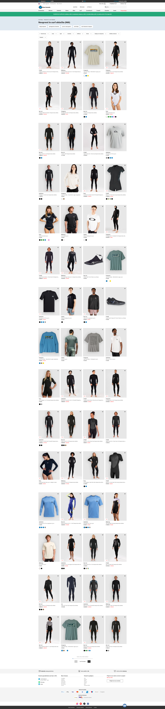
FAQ (85, 678)
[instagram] (77, 704)
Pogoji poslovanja (71, 707)
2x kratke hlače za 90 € (91, 14)
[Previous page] (76, 661)
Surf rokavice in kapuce (86, 26)
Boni (85, 684)
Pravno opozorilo (89, 707)
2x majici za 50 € (100, 14)
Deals (114, 10)
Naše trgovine (46, 3)
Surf (81, 10)
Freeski (98, 10)
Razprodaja (124, 10)
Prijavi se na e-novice (115, 680)
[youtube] (81, 704)
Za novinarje (63, 684)
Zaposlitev (63, 680)
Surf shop (40, 19)
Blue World (59, 3)
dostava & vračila (45, 1)
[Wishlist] (59, 42)
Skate (66, 10)
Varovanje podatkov (80, 707)
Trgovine (62, 679)
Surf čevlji (76, 26)
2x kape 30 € (109, 14)
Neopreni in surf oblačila (49, 19)
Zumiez (62, 685)
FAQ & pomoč (53, 3)
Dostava (85, 681)
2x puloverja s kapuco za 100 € (79, 14)
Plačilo (85, 680)
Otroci (89, 7)
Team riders (63, 681)
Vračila (85, 682)
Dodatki (59, 10)
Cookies (95, 707)
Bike (74, 10)
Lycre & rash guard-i (66, 26)
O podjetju (63, 678)
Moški (75, 7)
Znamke (107, 10)
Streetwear (41, 10)
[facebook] (88, 704)
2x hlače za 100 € (68, 14)
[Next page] (89, 661)
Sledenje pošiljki (87, 685)
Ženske (82, 7)
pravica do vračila (120, 1)
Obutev (50, 10)
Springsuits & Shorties (54, 26)
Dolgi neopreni (42, 26)
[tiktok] (84, 704)
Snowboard (89, 10)
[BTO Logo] (52, 7)
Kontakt (85, 679)
